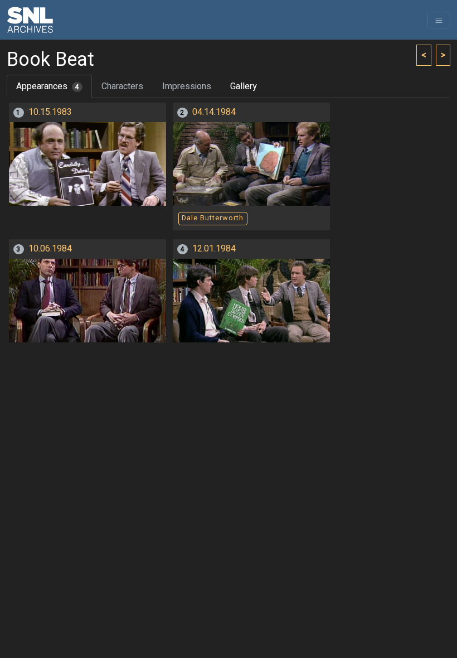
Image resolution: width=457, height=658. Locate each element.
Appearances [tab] (47, 86)
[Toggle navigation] (438, 20)
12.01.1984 (214, 248)
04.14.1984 (214, 112)
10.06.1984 (50, 248)
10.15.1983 (50, 112)
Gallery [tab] (243, 86)
